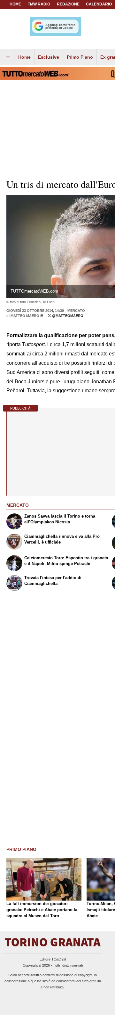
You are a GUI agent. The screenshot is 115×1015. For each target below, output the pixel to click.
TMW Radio (39, 4)
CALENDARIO (99, 4)
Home (15, 4)
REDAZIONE (68, 4)
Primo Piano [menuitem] (80, 57)
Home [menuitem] (24, 57)
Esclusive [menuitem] (48, 57)
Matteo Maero (25, 316)
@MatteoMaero (67, 316)
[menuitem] (8, 57)
